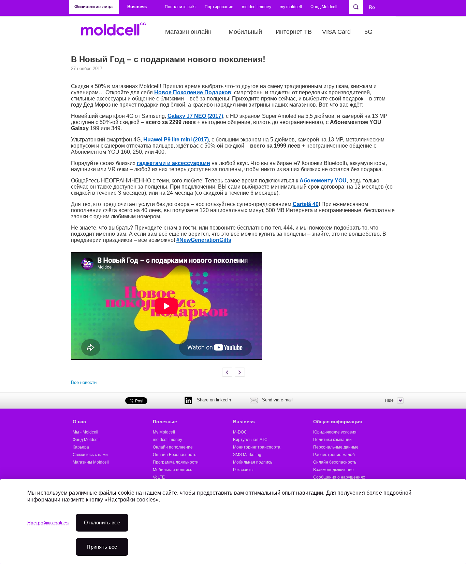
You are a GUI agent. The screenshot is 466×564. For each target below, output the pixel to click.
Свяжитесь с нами (90, 454)
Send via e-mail (277, 399)
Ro (372, 7)
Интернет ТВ (294, 31)
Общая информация (337, 421)
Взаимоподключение (333, 469)
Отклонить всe (102, 522)
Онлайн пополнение (173, 447)
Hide (389, 400)
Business (244, 421)
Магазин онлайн (188, 31)
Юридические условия (334, 432)
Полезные (165, 421)
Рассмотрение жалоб (334, 454)
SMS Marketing (247, 454)
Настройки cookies (48, 522)
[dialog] (233, 521)
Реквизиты (243, 469)
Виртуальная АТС (250, 439)
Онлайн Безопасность (174, 454)
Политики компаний (332, 439)
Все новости (84, 382)
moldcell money (256, 6)
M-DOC (240, 432)
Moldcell (117, 32)
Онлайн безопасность (334, 462)
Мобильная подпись (172, 469)
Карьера (81, 447)
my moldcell (291, 6)
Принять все (102, 547)
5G (368, 31)
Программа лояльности (176, 462)
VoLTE (159, 477)
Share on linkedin (214, 399)
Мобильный (245, 31)
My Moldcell (164, 432)
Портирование (219, 6)
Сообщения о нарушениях (339, 477)
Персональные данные (336, 447)
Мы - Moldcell (85, 432)
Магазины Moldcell (91, 462)
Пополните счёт (180, 6)
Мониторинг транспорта (256, 447)
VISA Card (336, 31)
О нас (79, 421)
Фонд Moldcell (323, 6)
